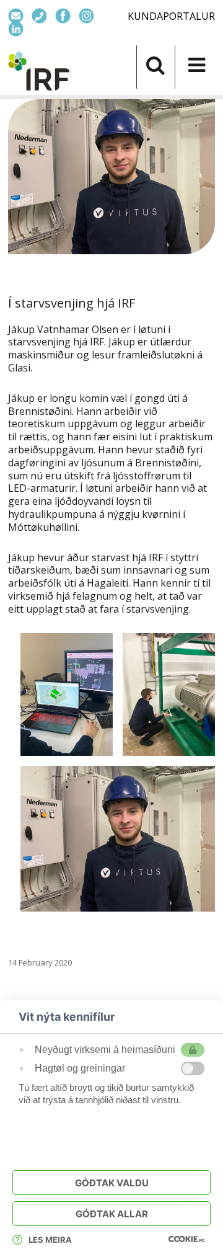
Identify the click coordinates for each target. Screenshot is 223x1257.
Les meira (50, 1240)
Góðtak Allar (112, 1214)
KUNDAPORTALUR (171, 16)
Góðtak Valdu (112, 1183)
